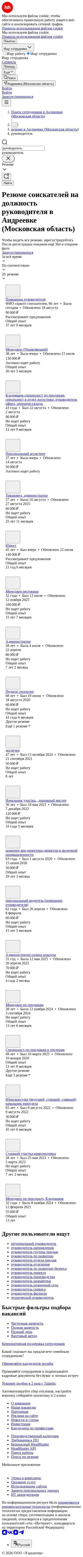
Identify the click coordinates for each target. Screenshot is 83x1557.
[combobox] (23, 148)
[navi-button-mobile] (6, 102)
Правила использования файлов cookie (32, 37)
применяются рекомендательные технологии (40, 1504)
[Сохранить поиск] (6, 177)
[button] (7, 88)
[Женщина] (13, 291)
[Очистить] (8, 158)
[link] (10, 78)
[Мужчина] (13, 387)
